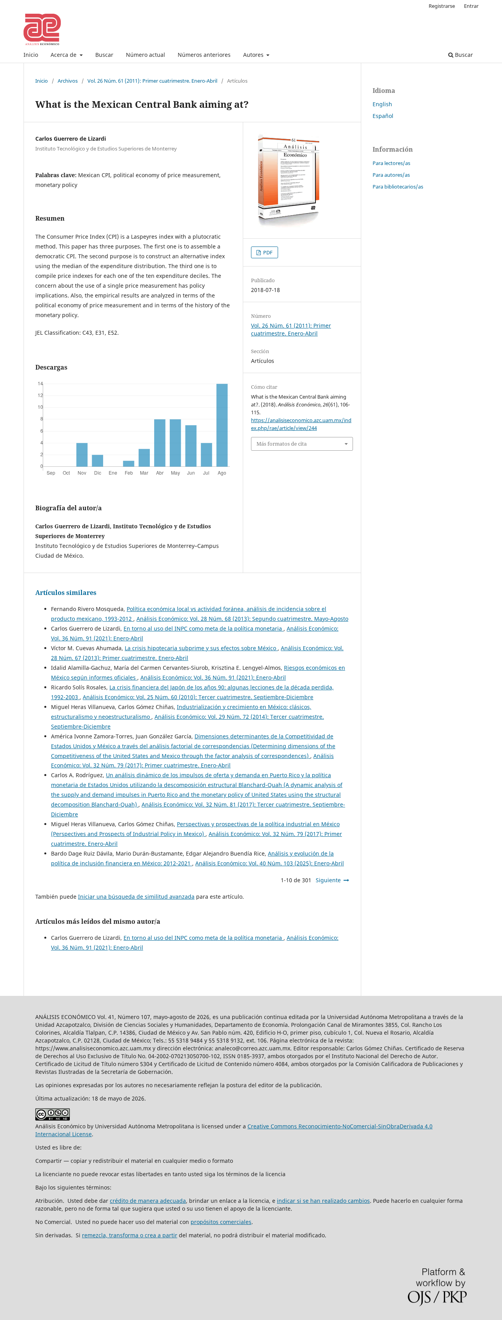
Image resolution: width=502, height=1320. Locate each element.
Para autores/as (391, 174)
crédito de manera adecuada (148, 1200)
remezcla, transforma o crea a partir (129, 1235)
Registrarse (442, 5)
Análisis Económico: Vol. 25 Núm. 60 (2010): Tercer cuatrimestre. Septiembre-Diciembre (198, 697)
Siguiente (328, 880)
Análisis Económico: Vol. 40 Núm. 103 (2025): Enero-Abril (269, 863)
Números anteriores (204, 54)
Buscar (104, 54)
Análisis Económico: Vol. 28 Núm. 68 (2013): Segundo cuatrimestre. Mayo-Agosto (242, 618)
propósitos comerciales (221, 1222)
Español (383, 116)
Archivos (68, 80)
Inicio (31, 54)
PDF (267, 252)
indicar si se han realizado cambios (323, 1200)
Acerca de (64, 54)
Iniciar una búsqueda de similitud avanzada (136, 896)
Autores (254, 54)
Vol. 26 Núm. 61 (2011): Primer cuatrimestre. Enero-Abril (152, 80)
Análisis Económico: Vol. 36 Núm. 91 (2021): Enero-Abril (213, 677)
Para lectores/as (391, 163)
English (382, 104)
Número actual (145, 54)
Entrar (471, 5)
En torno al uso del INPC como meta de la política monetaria (204, 628)
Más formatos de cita (281, 443)
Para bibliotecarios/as (398, 186)
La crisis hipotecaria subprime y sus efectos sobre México (201, 648)
